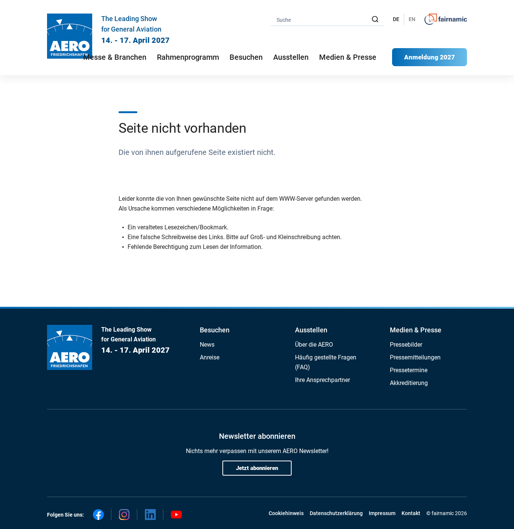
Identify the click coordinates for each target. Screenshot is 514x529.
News (207, 344)
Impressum (382, 513)
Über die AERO (314, 344)
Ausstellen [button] (291, 57)
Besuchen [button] (246, 57)
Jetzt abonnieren (257, 468)
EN (412, 19)
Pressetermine (408, 370)
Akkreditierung (409, 383)
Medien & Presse (347, 57)
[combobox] (327, 19)
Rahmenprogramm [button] (188, 57)
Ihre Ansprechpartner (322, 379)
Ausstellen (311, 330)
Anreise (209, 357)
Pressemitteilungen (415, 357)
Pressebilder (406, 344)
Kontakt (410, 513)
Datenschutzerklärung (336, 513)
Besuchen (215, 330)
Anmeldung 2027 (429, 57)
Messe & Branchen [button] (114, 57)
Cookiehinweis (286, 513)
